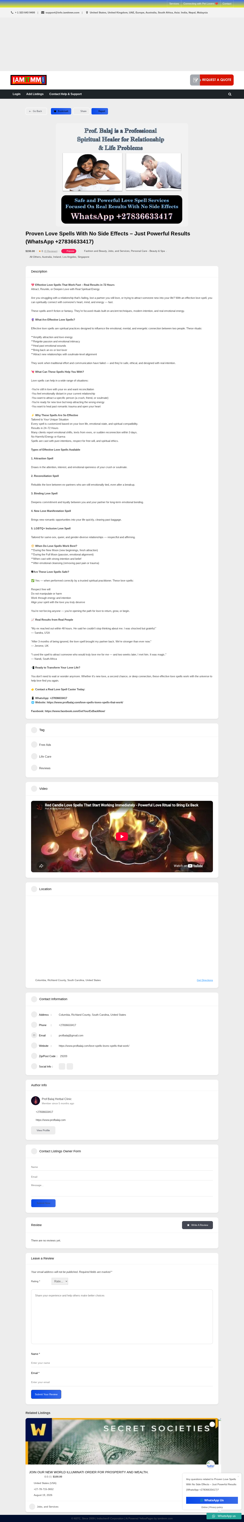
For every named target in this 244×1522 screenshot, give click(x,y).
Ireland (57, 256)
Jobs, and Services (119, 250)
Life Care (45, 756)
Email (35, 1372)
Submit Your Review (46, 1394)
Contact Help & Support (65, 94)
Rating (35, 1281)
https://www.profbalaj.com (51, 1119)
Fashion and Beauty (95, 250)
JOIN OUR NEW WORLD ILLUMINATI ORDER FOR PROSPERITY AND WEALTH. (88, 1472)
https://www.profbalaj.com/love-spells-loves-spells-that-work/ (94, 1045)
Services (174, 3)
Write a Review (199, 1225)
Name (35, 1353)
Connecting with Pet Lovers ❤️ (200, 3)
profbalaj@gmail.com (71, 1035)
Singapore (83, 256)
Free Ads (45, 745)
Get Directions (205, 980)
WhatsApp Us (213, 1500)
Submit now (43, 1203)
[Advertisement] (122, 44)
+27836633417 (67, 1025)
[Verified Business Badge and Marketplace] (212, 80)
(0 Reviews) (51, 251)
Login (17, 94)
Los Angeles (69, 256)
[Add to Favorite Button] (212, 1424)
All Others (35, 256)
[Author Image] (210, 1464)
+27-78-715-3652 (44, 1489)
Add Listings (35, 94)
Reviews (45, 768)
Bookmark (63, 111)
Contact (227, 3)
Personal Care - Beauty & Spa (148, 250)
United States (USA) (45, 1483)
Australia (47, 256)
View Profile (43, 1130)
